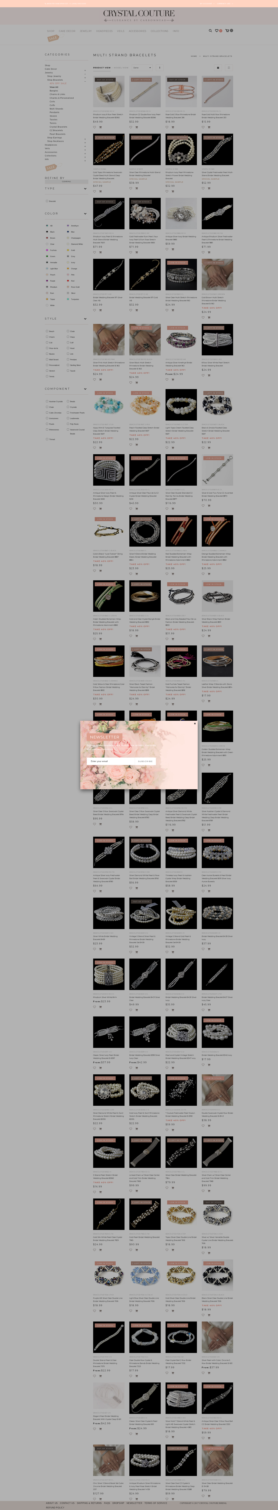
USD (228, 4)
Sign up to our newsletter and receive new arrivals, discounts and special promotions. (121, 747)
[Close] (195, 723)
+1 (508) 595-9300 (77, 4)
